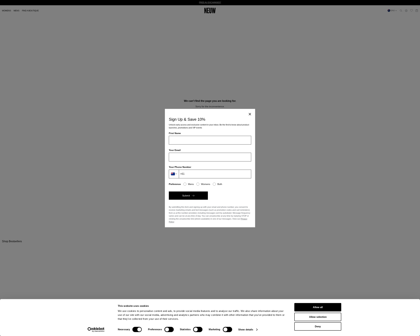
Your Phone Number (180, 167)
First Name (175, 133)
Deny (318, 326)
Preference (175, 184)
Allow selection (318, 316)
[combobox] (174, 174)
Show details (245, 329)
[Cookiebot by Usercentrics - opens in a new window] (96, 329)
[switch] (169, 329)
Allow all (318, 307)
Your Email (175, 150)
